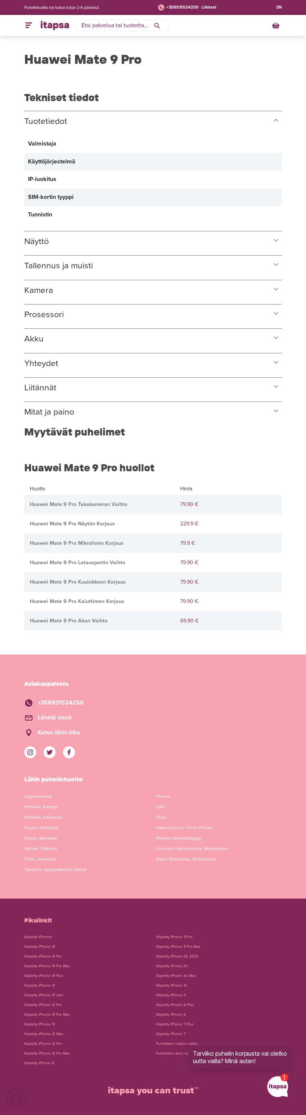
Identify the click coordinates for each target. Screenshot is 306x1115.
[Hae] (157, 25)
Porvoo (163, 796)
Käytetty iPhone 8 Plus (175, 1005)
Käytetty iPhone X (171, 995)
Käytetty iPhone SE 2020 (177, 956)
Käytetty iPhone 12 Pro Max (47, 1053)
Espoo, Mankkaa (40, 838)
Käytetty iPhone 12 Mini (43, 1034)
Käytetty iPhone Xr (171, 985)
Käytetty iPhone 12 (39, 1024)
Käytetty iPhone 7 (170, 1034)
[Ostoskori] (276, 25)
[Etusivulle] (55, 25)
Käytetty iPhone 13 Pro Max (47, 1014)
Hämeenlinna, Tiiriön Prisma (184, 827)
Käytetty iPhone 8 (171, 1014)
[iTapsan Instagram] (30, 752)
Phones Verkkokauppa (178, 838)
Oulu (161, 817)
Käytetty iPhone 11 (39, 1063)
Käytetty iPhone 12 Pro (43, 1044)
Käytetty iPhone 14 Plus (43, 976)
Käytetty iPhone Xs (172, 966)
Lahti (161, 807)
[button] (16, 1098)
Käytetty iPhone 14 (39, 947)
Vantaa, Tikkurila (40, 848)
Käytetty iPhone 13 (39, 985)
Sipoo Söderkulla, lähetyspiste (186, 859)
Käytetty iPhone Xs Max (176, 976)
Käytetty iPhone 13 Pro (43, 1005)
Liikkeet (209, 7)
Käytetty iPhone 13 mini (43, 995)
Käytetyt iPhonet (38, 937)
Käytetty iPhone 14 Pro (43, 956)
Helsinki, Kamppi (41, 807)
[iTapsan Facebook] (69, 752)
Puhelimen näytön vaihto (177, 1044)
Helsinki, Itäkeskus (43, 817)
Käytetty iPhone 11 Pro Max (178, 947)
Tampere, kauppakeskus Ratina (55, 869)
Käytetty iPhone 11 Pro (174, 937)
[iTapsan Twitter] (50, 752)
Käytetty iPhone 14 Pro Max (47, 966)
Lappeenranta (38, 796)
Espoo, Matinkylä (41, 827)
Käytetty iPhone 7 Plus (175, 1024)
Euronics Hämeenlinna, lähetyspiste (192, 848)
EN (279, 7)
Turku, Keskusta (40, 859)
